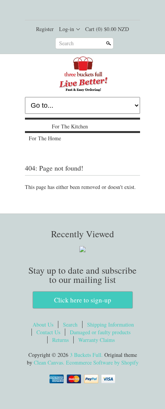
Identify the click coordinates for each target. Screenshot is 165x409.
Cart (107, 29)
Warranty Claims (96, 339)
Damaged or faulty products (100, 332)
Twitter (82, 10)
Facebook (69, 10)
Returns (60, 339)
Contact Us (48, 332)
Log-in (66, 29)
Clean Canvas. (49, 362)
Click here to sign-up (82, 300)
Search (66, 43)
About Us (43, 324)
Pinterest (95, 10)
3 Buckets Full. (87, 354)
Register (45, 29)
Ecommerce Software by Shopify (102, 362)
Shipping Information (110, 324)
